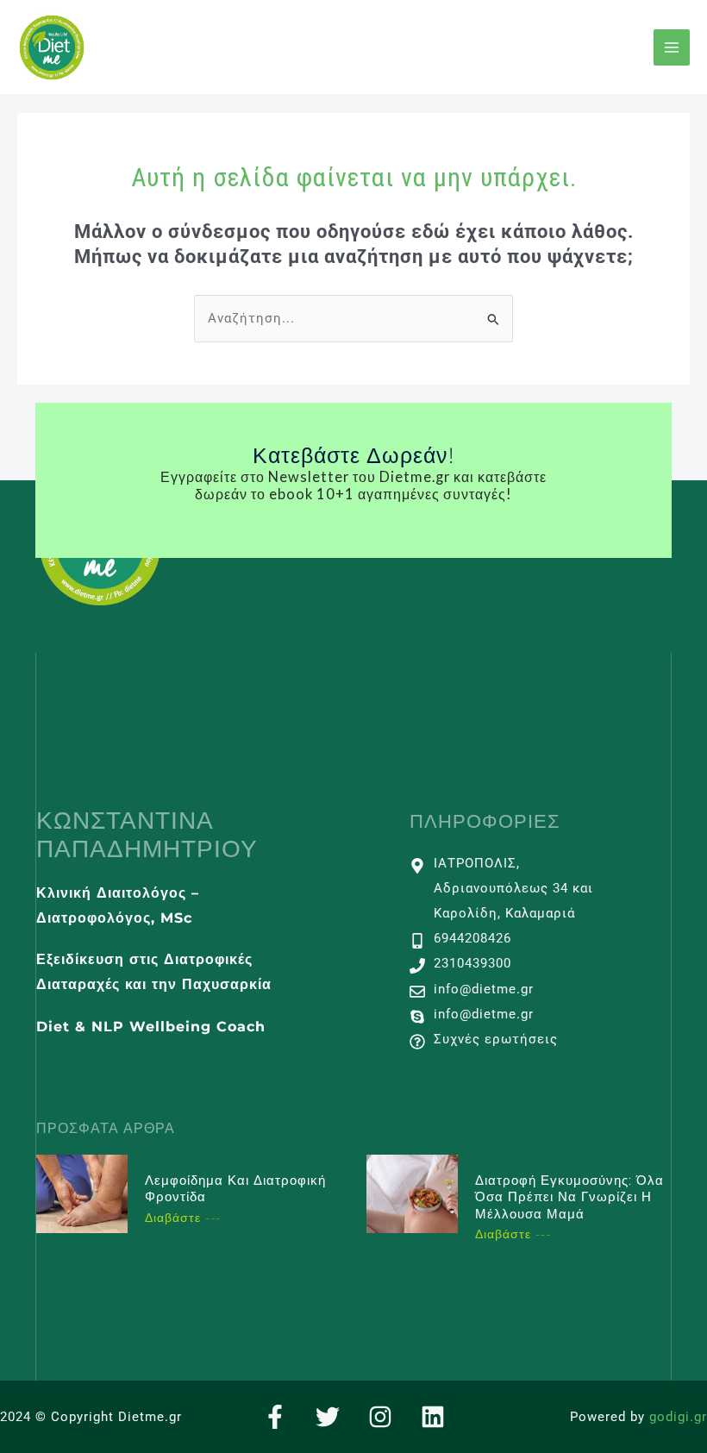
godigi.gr (678, 1417)
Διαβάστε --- (183, 1217)
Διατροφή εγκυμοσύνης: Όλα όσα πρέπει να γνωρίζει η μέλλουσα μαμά (569, 1197)
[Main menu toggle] (672, 47)
